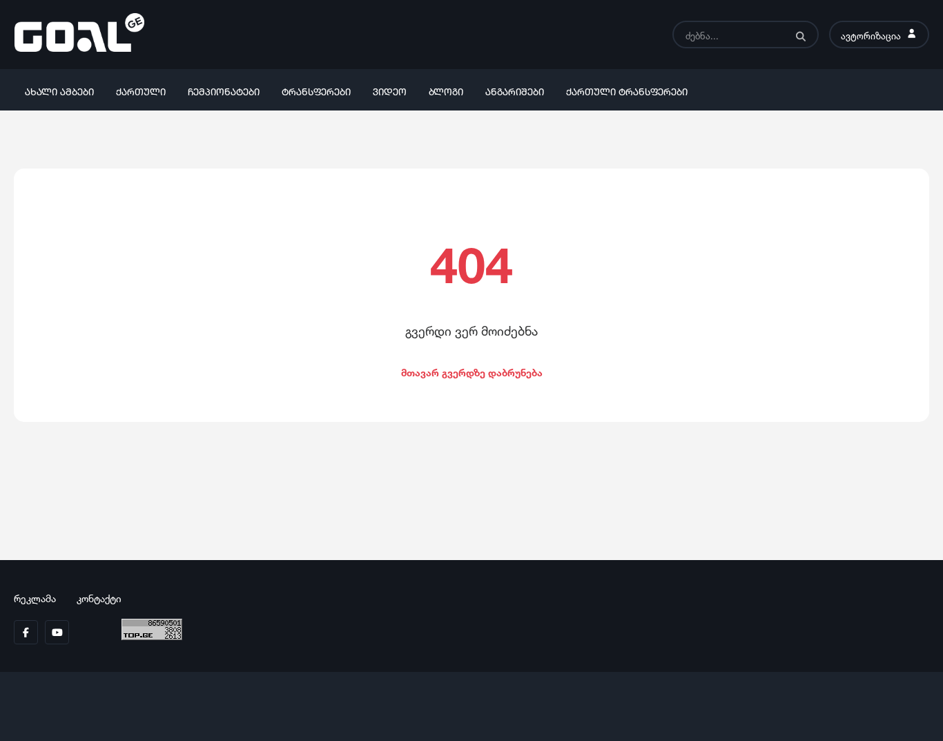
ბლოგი (446, 90)
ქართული (141, 90)
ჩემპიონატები (224, 90)
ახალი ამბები (59, 90)
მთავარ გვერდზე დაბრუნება (472, 371)
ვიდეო (390, 90)
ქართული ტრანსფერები (627, 90)
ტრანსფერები (316, 90)
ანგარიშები (514, 90)
